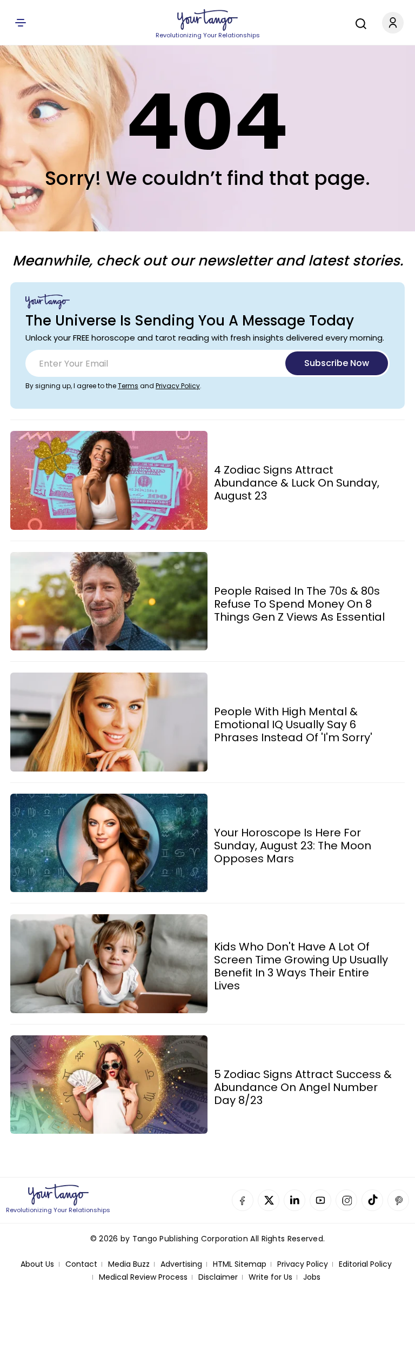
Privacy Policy (178, 385)
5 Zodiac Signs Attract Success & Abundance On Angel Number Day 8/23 (303, 1087)
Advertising (181, 1264)
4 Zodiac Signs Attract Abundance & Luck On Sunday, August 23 (296, 482)
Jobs (311, 1277)
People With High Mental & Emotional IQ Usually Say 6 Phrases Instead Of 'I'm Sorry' (293, 724)
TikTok (372, 1200)
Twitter (268, 1200)
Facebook (242, 1200)
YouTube (320, 1200)
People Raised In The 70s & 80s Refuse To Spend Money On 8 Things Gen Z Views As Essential (299, 603)
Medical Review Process (143, 1277)
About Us (37, 1264)
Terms (128, 385)
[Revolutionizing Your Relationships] (207, 20)
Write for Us (270, 1277)
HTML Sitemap (239, 1264)
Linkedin (294, 1200)
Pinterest (398, 1200)
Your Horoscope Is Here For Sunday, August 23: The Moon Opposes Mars (292, 845)
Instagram (346, 1200)
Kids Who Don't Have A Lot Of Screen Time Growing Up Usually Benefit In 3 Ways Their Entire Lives (301, 966)
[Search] (358, 22)
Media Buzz (129, 1264)
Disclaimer (218, 1277)
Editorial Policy (365, 1264)
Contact (81, 1264)
